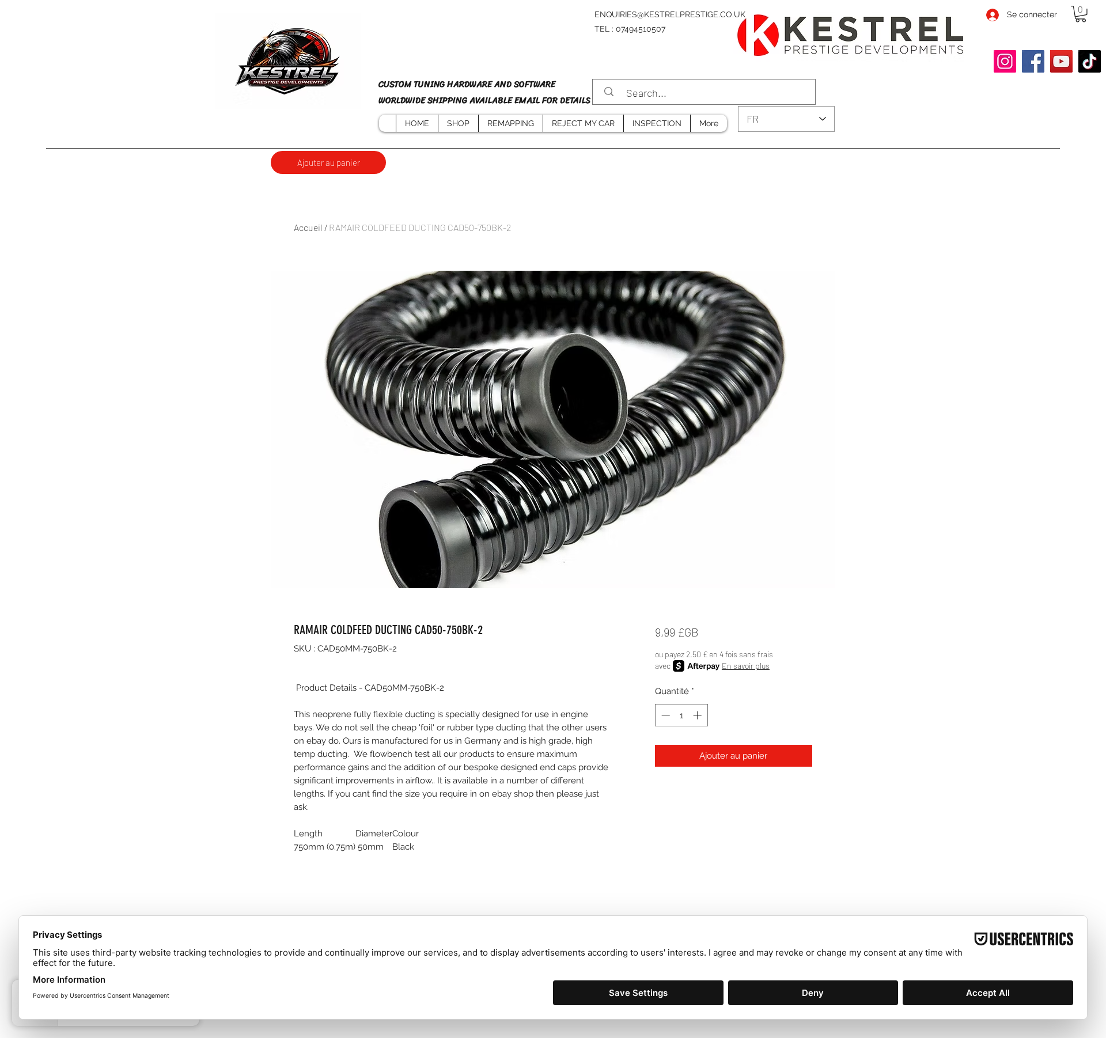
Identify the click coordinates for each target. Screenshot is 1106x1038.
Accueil (308, 227)
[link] (1080, 14)
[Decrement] (664, 715)
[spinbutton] (681, 715)
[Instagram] (1005, 61)
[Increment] (698, 715)
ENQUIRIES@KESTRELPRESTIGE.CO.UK (669, 14)
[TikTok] (1089, 61)
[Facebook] (1033, 61)
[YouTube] (1061, 61)
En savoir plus (746, 665)
